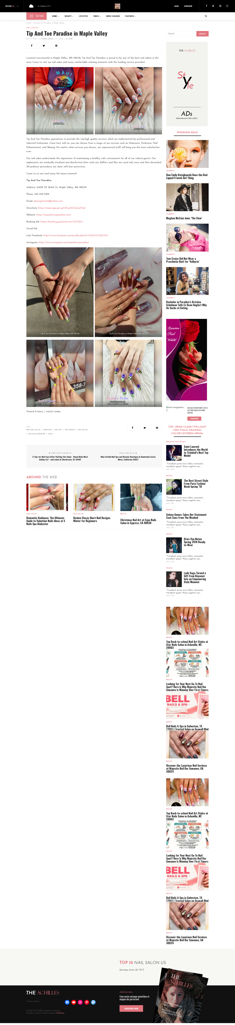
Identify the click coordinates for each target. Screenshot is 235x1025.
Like (60, 39)
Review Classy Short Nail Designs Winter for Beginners (91, 519)
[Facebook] (206, 6)
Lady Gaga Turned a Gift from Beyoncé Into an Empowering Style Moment (195, 577)
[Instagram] (227, 6)
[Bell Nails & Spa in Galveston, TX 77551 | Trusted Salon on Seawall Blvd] (187, 705)
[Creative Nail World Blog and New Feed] (187, 84)
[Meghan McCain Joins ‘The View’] (187, 197)
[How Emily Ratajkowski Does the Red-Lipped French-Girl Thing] (187, 154)
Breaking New (172, 442)
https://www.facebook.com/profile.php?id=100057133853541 (75, 235)
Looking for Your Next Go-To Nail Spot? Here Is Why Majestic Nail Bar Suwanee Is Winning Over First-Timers (187, 687)
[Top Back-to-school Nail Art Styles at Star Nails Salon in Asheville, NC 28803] (187, 621)
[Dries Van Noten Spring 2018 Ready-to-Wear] (174, 545)
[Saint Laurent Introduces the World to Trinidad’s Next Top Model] (174, 453)
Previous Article (61, 453)
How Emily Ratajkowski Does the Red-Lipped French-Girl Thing (187, 176)
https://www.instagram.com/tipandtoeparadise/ (64, 242)
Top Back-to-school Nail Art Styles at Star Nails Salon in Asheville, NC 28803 (187, 645)
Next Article (126, 453)
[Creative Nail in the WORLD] (186, 360)
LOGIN (176, 6)
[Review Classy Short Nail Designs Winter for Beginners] (94, 497)
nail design (70, 430)
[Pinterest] (220, 6)
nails (50, 434)
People (182, 442)
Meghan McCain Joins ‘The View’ (184, 218)
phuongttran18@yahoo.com (48, 201)
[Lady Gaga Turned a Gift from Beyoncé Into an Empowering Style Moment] (174, 579)
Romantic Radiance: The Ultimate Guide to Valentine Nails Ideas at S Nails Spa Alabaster (45, 521)
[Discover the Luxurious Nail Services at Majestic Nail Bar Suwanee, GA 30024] (187, 744)
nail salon (83, 430)
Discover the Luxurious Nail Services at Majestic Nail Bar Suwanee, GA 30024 (186, 768)
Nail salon (32, 28)
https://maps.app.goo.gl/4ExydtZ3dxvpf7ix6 (61, 208)
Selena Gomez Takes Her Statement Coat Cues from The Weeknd (186, 516)
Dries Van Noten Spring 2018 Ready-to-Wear (195, 542)
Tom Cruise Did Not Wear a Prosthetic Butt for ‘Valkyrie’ (183, 260)
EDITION (10, 6)
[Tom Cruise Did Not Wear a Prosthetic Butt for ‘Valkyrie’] (187, 238)
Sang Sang (47, 39)
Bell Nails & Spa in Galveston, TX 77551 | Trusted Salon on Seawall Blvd (187, 727)
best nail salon (33, 430)
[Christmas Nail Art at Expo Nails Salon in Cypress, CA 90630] (141, 497)
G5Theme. (60, 1013)
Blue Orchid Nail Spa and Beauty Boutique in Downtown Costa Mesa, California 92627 (128, 458)
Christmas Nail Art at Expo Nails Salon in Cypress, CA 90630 (138, 521)
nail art (58, 430)
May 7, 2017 (170, 469)
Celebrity (170, 171)
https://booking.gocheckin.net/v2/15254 (62, 222)
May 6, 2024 (31, 39)
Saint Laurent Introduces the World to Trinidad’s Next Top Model (196, 451)
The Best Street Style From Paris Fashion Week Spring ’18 (196, 483)
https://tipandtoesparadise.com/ (53, 215)
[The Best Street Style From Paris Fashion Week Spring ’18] (174, 487)
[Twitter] (213, 6)
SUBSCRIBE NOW (131, 1008)
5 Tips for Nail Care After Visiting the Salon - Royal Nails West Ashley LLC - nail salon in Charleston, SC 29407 (60, 458)
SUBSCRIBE (188, 6)
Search (202, 34)
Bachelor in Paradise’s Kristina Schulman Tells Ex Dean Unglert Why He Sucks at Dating (186, 305)
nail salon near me (36, 434)
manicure (47, 430)
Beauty (123, 514)
